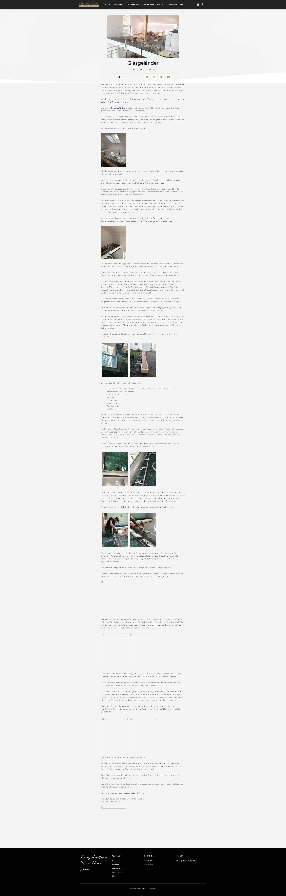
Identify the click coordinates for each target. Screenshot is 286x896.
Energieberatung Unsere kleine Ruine (93, 863)
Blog (182, 4)
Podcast (160, 4)
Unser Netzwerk (148, 4)
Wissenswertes (171, 4)
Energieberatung (119, 4)
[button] (146, 77)
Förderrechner (133, 4)
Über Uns (106, 4)
